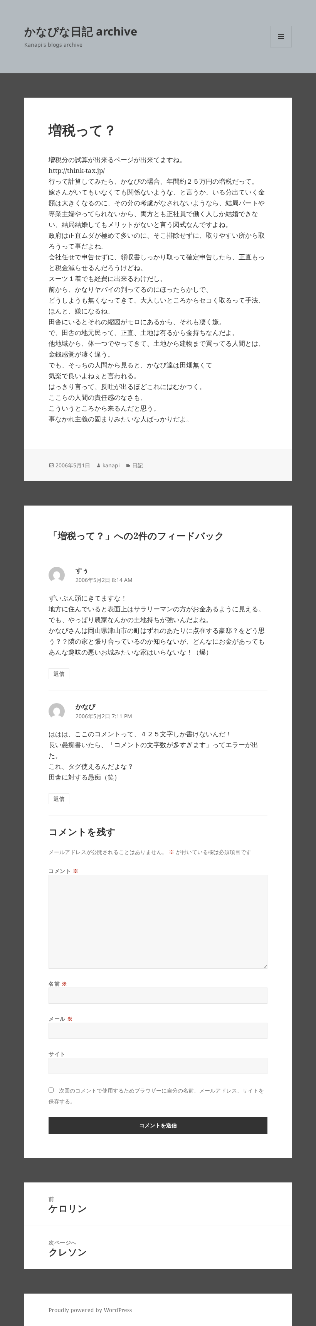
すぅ (82, 570)
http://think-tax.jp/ (77, 170)
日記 (137, 465)
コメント (63, 870)
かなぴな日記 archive (80, 31)
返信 (59, 673)
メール (61, 1018)
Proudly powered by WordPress (90, 1310)
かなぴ (85, 706)
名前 (58, 983)
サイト (57, 1053)
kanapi (111, 465)
